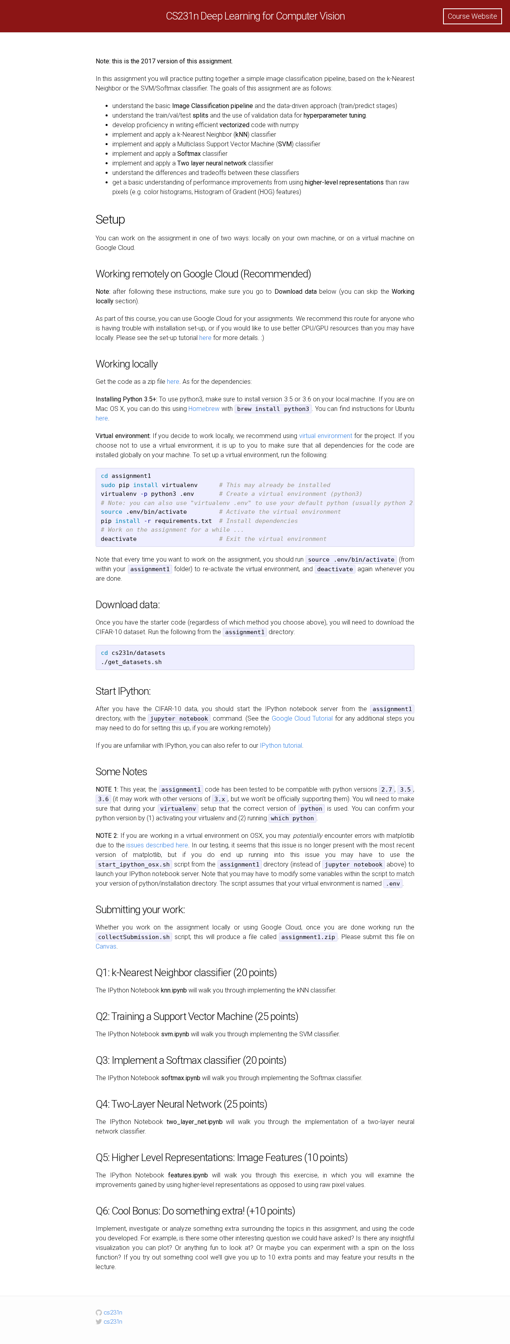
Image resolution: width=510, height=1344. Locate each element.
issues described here (157, 845)
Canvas (106, 946)
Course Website (472, 16)
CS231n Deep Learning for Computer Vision (255, 16)
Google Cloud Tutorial (302, 718)
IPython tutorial (281, 745)
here (205, 338)
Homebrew (204, 409)
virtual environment (325, 436)
